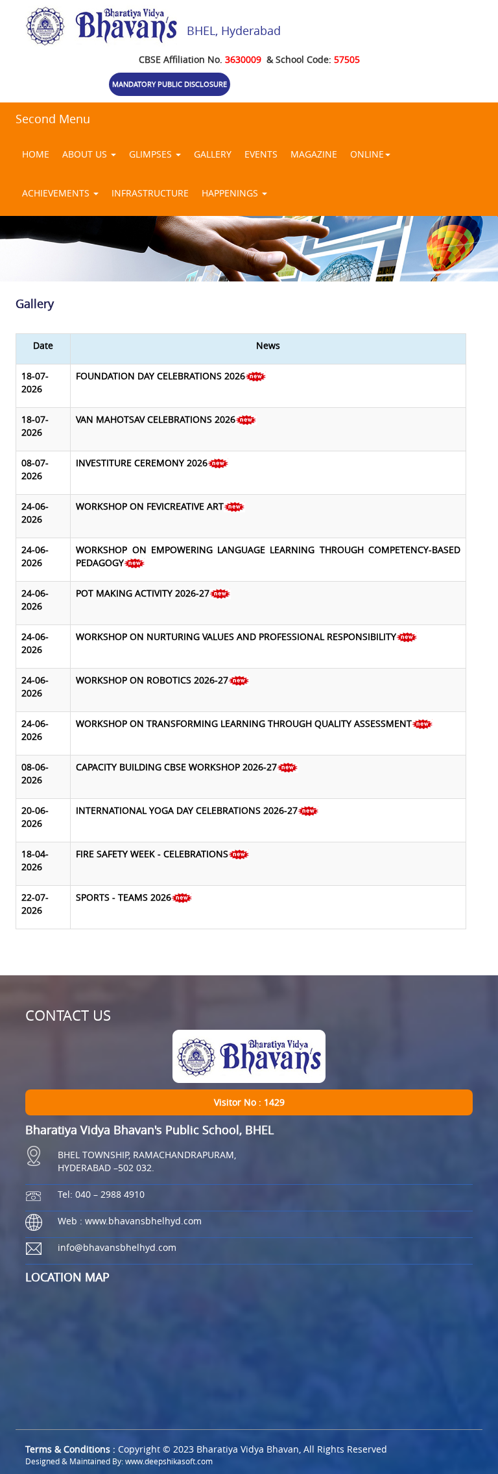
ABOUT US (86, 154)
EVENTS (261, 154)
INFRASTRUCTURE (150, 193)
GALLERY (212, 154)
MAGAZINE (313, 154)
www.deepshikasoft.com (169, 1461)
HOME (35, 154)
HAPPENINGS (231, 193)
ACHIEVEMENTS (57, 193)
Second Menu (53, 118)
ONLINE (367, 154)
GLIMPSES (151, 154)
